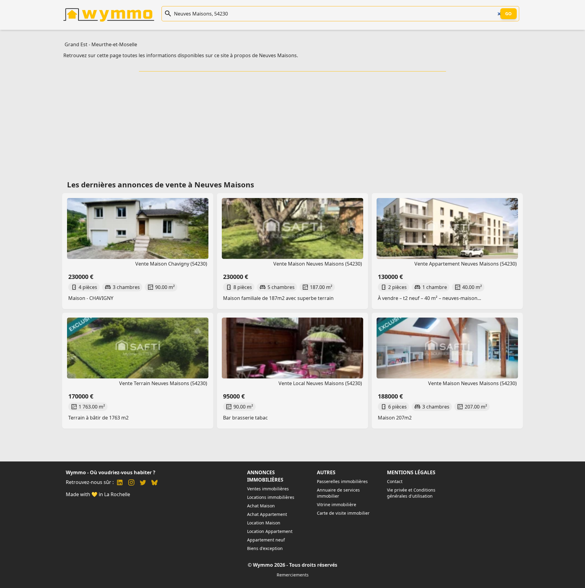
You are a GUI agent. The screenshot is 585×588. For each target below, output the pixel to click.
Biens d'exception (265, 548)
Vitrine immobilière (336, 504)
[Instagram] (131, 483)
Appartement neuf (266, 540)
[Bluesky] (154, 483)
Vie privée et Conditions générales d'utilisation (411, 493)
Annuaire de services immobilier (338, 493)
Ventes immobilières (268, 489)
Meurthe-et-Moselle (114, 44)
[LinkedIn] (119, 483)
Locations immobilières (270, 497)
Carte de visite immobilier (343, 513)
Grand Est (76, 44)
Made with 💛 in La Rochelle (98, 494)
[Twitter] (143, 483)
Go (508, 13)
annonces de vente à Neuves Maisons (186, 184)
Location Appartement (269, 531)
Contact (394, 481)
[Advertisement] (292, 123)
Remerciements (293, 575)
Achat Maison (261, 506)
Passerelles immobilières (342, 481)
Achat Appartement (267, 514)
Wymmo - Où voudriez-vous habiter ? (110, 472)
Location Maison (263, 523)
